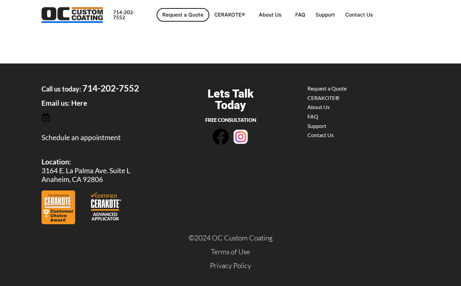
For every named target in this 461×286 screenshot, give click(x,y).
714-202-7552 (124, 14)
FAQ (300, 14)
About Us (270, 14)
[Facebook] (220, 136)
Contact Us (359, 14)
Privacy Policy (230, 265)
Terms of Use (230, 251)
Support (325, 14)
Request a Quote (183, 14)
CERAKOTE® (229, 14)
